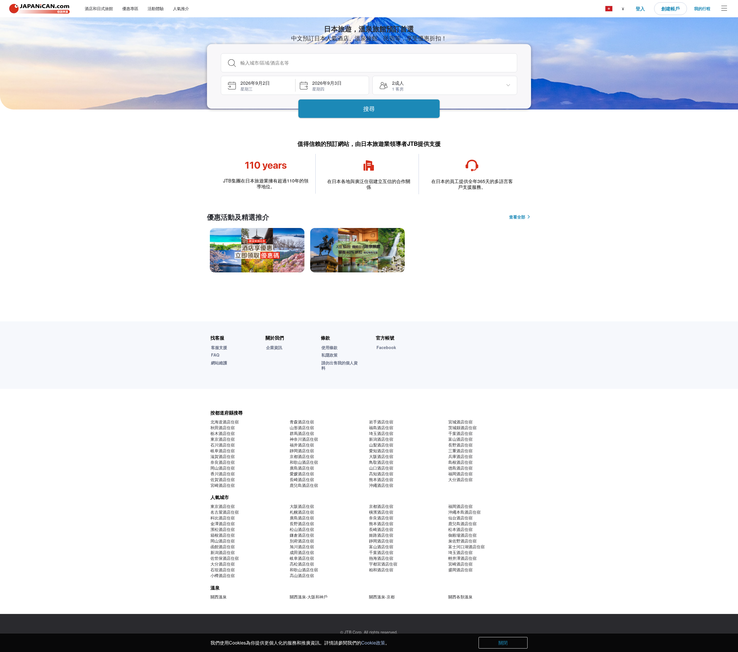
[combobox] (376, 63)
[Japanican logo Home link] (39, 9)
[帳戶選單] (724, 8)
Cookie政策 (373, 642)
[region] (369, 252)
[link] (257, 250)
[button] (608, 8)
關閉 (503, 642)
